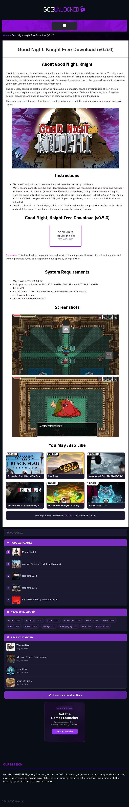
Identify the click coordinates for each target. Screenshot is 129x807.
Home (6, 35)
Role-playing (68, 626)
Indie (14, 620)
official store (45, 781)
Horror (92, 620)
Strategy (48, 626)
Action (53, 620)
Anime (31, 626)
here (79, 191)
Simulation (72, 620)
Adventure (33, 620)
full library (70, 515)
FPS (86, 626)
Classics (102, 626)
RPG (108, 620)
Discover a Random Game (67, 695)
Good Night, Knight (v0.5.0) (65, 235)
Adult (13, 626)
